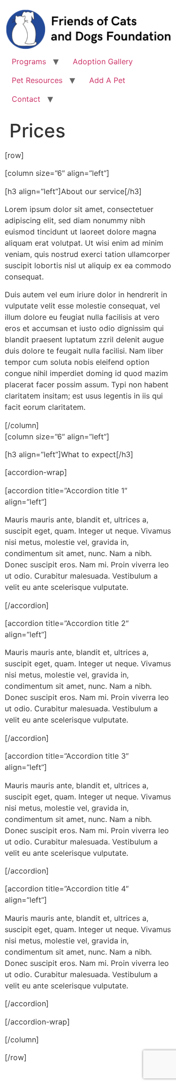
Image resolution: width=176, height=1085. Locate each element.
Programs (29, 61)
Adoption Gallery (103, 61)
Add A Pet (107, 80)
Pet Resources (37, 80)
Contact (26, 99)
